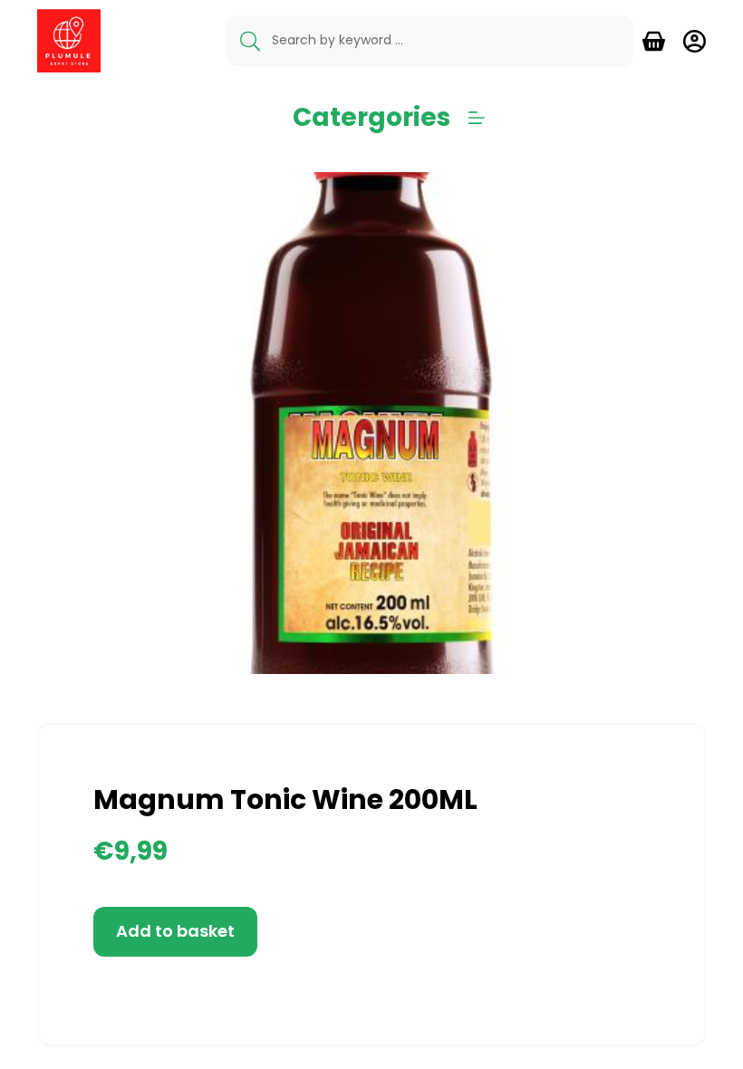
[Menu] (476, 118)
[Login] (694, 41)
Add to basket (175, 931)
